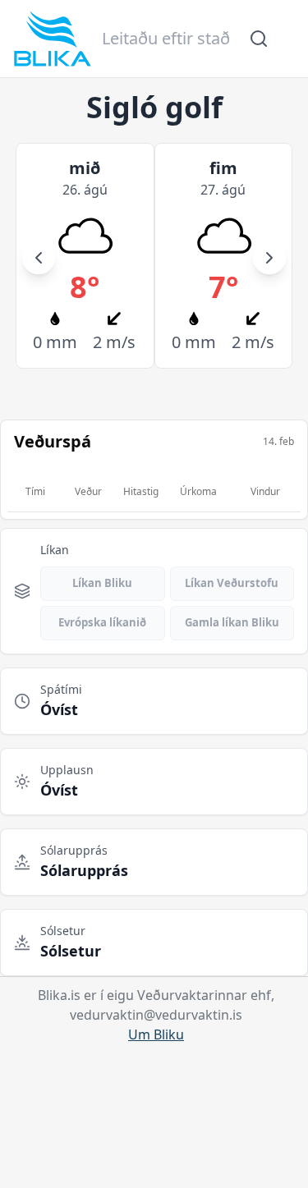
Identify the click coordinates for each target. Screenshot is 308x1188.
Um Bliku (156, 1034)
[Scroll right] (269, 257)
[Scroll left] (38, 257)
